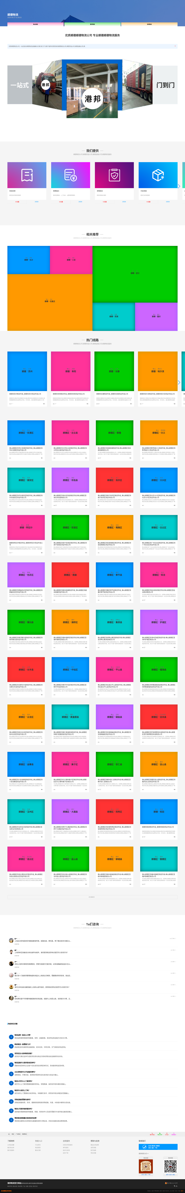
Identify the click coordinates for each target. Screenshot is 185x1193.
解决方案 (38, 1150)
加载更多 (92, 897)
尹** (16, 962)
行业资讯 (38, 1145)
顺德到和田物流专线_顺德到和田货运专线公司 (158, 827)
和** (16, 996)
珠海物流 (149, 24)
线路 (27, 1186)
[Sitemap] (177, 1186)
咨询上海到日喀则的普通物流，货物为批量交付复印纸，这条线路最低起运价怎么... (43, 964)
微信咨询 (159, 1135)
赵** (16, 938)
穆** (16, 985)
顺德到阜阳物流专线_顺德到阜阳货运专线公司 (69, 394)
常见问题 (93, 1153)
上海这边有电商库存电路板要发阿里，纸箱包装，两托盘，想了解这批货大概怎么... (43, 941)
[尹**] (11, 963)
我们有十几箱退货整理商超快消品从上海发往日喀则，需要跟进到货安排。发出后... (43, 975)
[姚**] (11, 952)
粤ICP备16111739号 (172, 1183)
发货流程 (93, 1147)
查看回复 (17, 944)
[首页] (9, 1134)
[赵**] (11, 940)
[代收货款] (158, 163)
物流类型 (38, 1147)
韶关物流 (35, 24)
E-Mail (167, 1134)
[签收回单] (26, 163)
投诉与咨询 (66, 1150)
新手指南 (93, 1150)
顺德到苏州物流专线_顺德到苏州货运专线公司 (25, 394)
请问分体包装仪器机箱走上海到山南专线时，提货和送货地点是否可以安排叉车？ (42, 987)
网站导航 (20, 1186)
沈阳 (160, 1191)
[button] (179, 186)
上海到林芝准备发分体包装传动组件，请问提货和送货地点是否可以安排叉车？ (42, 952)
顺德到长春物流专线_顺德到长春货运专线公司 (112, 394)
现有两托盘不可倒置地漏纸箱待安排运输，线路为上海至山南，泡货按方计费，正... (43, 999)
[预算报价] (70, 163)
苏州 (176, 1191)
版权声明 (9, 1186)
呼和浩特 (156, 1191)
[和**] (11, 998)
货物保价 (100, 191)
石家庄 (149, 1191)
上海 (170, 1191)
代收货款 (144, 191)
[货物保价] (114, 163)
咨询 (37, 201)
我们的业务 (10, 1147)
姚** (16, 950)
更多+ (182, 1191)
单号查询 (65, 1147)
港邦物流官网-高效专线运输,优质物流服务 (32, 1183)
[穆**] (11, 986)
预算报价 (56, 191)
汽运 (24, 1186)
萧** (16, 973)
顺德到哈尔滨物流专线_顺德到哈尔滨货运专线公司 (157, 394)
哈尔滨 (167, 1191)
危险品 (30, 1186)
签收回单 (12, 191)
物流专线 (35, 1186)
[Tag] (174, 1186)
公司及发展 (10, 1145)
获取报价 (174, 1134)
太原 (152, 1191)
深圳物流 (92, 24)
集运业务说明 (95, 1145)
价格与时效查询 (67, 1145)
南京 (173, 1191)
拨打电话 (152, 1134)
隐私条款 (15, 1186)
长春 (163, 1191)
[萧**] (11, 975)
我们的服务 (10, 1150)
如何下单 (65, 1153)
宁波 (179, 1191)
